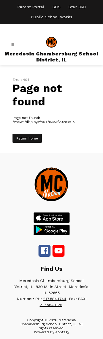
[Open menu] (13, 45)
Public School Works (51, 17)
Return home (27, 138)
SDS (56, 7)
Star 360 (77, 7)
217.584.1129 (51, 304)
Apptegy (62, 332)
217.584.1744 (54, 298)
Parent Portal (30, 7)
